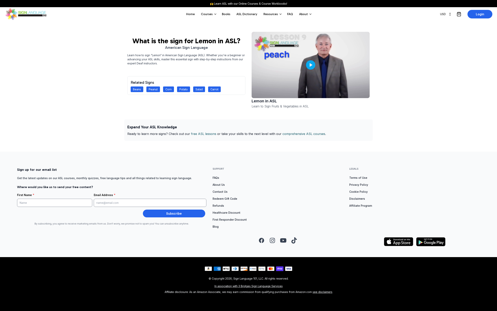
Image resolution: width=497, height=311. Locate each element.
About (303, 14)
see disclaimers (322, 292)
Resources (270, 14)
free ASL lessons (203, 134)
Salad (199, 89)
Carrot (214, 89)
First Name (25, 195)
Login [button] (480, 14)
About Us (219, 184)
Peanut (153, 89)
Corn (168, 89)
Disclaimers (357, 198)
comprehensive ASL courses (303, 134)
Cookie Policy (358, 191)
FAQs (216, 177)
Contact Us (220, 191)
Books (226, 14)
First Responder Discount (230, 219)
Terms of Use (358, 177)
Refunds (218, 205)
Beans (137, 89)
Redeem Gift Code (225, 198)
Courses (207, 14)
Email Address (105, 195)
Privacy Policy (358, 184)
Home (190, 14)
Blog (216, 226)
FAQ (290, 14)
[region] (311, 65)
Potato (183, 89)
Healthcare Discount (226, 212)
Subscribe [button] (174, 213)
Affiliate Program (360, 205)
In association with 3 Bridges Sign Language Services (249, 286)
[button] (310, 65)
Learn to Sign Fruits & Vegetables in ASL (280, 106)
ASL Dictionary (246, 14)
